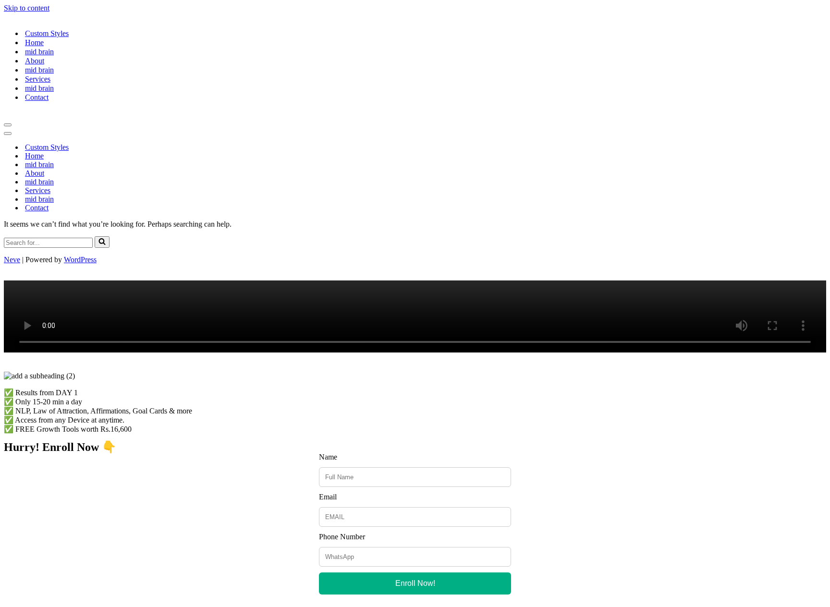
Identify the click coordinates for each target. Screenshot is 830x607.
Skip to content (26, 8)
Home (34, 42)
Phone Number (342, 537)
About (34, 61)
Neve (12, 259)
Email (328, 497)
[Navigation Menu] (8, 124)
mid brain (39, 52)
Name (328, 457)
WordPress (80, 259)
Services (37, 79)
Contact (37, 97)
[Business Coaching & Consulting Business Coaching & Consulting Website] (32, 16)
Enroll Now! (415, 583)
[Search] (102, 242)
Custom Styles (47, 33)
